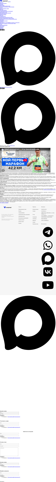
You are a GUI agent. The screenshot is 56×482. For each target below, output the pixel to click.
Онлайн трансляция (3, 20)
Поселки (1, 15)
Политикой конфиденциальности (14, 416)
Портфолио (2, 5)
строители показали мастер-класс (49, 189)
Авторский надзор (3, 12)
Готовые (1, 4)
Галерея (1, 27)
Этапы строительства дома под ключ (7, 18)
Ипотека (1, 9)
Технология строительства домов (6, 17)
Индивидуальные (3, 3)
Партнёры (2, 19)
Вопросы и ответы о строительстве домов (8, 23)
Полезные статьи (35, 223)
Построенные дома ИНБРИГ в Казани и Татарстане (9, 22)
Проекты (1, 2)
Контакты (2, 28)
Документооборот (3, 10)
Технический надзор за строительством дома (8, 19)
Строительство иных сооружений (6, 11)
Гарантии (2, 21)
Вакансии (2, 26)
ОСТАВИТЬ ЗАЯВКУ (4, 202)
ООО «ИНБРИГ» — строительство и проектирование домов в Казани (47, 216)
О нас (1, 24)
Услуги (1, 7)
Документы (2, 26)
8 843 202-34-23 (9, 87)
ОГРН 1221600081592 (45, 220)
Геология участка (3, 13)
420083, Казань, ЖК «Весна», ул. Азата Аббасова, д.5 (47, 213)
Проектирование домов (4, 8)
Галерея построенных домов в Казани (7, 6)
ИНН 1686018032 (44, 218)
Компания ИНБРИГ (3, 25)
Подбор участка (3, 14)
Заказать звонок (3, 87)
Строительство (3, 16)
